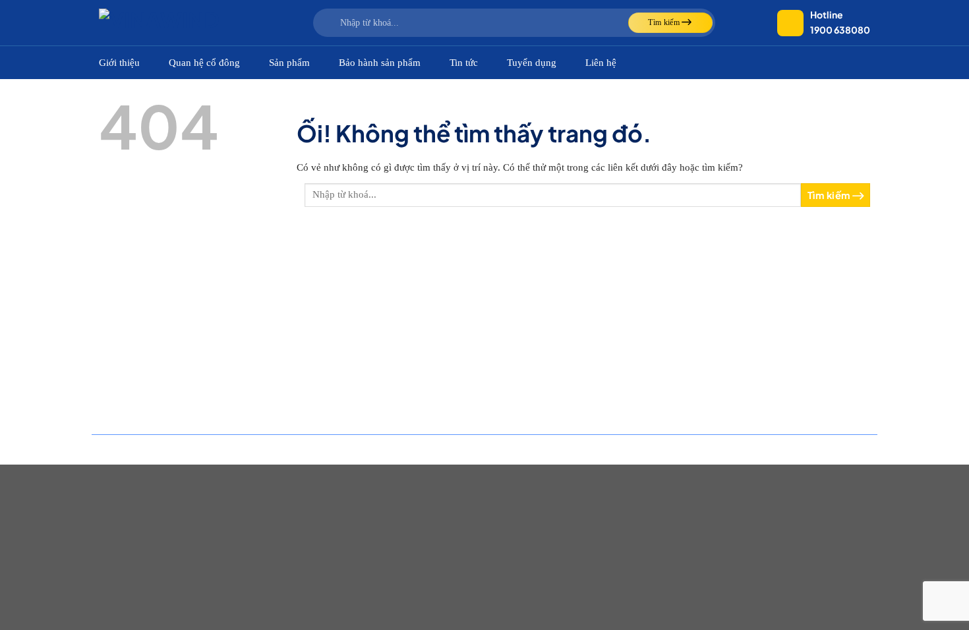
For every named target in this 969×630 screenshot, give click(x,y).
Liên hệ (600, 62)
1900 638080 (840, 30)
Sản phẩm (289, 62)
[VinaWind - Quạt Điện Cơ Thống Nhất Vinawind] (165, 23)
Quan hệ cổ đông (204, 62)
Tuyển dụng (531, 62)
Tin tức (464, 62)
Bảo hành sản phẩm (380, 62)
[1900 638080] (790, 23)
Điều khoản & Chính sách (830, 449)
